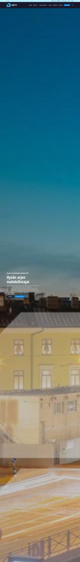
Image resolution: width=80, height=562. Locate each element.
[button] (10, 296)
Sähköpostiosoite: (70, 549)
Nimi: (68, 553)
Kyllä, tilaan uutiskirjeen (71, 556)
